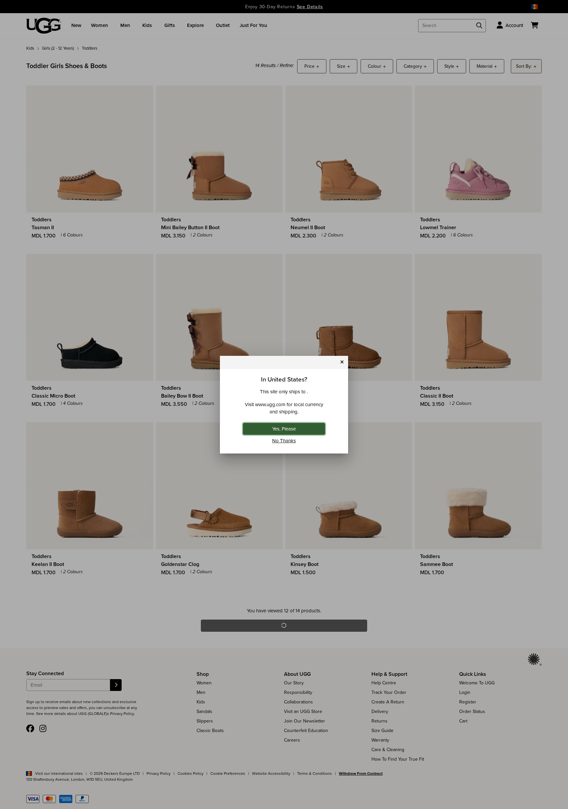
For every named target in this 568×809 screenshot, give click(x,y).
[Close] (342, 362)
